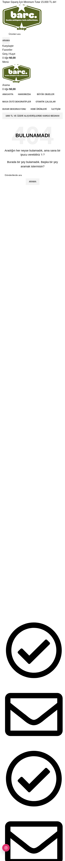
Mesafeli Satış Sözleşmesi (15, 600)
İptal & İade (8, 611)
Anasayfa (7, 584)
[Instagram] (6, 848)
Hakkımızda (8, 589)
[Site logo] (22, 17)
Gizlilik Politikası (10, 605)
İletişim (5, 594)
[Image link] (19, 561)
